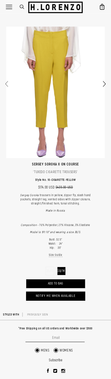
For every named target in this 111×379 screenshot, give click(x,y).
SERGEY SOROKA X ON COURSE (55, 164)
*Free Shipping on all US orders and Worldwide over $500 (55, 328)
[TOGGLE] (9, 7)
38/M (61, 271)
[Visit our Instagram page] (63, 371)
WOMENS (66, 350)
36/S (49, 271)
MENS (45, 350)
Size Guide (55, 255)
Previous (6, 84)
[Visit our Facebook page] (48, 371)
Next (104, 84)
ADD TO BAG (55, 283)
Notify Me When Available (55, 296)
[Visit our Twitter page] (55, 371)
